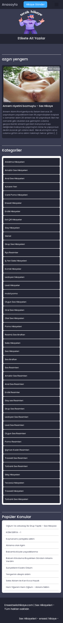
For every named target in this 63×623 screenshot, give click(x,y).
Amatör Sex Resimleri (16, 375)
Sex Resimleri (12, 367)
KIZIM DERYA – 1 (13, 532)
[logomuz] (31, 22)
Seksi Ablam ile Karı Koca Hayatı (22, 580)
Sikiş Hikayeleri (12, 474)
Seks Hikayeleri (12, 343)
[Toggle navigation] (56, 4)
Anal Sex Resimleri (14, 384)
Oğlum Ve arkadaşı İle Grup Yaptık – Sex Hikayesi (31, 525)
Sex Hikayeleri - (29, 618)
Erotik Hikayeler (12, 211)
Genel (8, 236)
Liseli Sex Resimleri (14, 425)
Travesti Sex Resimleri (16, 458)
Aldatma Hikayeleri (15, 162)
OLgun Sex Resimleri (15, 433)
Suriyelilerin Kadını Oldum (19, 567)
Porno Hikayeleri (13, 326)
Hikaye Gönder (35, 4)
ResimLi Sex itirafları (15, 334)
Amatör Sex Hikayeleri (16, 170)
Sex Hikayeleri (12, 351)
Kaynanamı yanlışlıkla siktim (20, 539)
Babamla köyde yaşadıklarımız (22, 551)
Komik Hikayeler (13, 269)
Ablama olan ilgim (15, 545)
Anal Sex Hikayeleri (14, 178)
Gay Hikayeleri (12, 227)
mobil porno (11, 293)
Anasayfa (10, 4)
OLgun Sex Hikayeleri (15, 301)
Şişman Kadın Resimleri (17, 449)
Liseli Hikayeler (12, 285)
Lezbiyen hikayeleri (14, 277)
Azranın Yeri (11, 186)
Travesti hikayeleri (14, 491)
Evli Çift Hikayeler (13, 219)
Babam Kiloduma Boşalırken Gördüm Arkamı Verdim (29, 560)
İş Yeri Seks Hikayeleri (16, 260)
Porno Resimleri (13, 441)
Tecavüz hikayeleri (14, 482)
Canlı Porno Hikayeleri (16, 194)
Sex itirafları (11, 359)
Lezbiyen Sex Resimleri (16, 417)
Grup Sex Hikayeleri (15, 244)
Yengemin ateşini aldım (18, 574)
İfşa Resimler (11, 252)
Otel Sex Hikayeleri (14, 318)
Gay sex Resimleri (14, 400)
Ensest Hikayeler (13, 203)
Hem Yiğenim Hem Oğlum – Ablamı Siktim (27, 587)
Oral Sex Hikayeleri (14, 310)
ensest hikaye (48, 618)
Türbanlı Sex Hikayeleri (16, 499)
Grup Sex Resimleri (14, 408)
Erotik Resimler (12, 392)
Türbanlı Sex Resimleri (16, 466)
